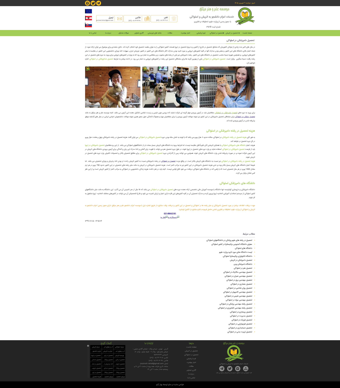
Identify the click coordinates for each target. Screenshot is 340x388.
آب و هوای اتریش (107, 347)
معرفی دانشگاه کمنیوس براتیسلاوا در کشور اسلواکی (231, 244)
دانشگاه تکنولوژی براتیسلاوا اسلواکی (237, 256)
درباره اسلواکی (119, 347)
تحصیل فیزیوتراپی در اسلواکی (240, 324)
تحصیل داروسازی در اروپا (119, 364)
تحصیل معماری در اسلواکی (241, 284)
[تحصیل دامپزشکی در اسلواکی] (227, 107)
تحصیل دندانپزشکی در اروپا (95, 359)
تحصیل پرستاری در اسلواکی (241, 312)
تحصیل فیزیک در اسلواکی (241, 320)
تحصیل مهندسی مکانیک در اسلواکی (237, 272)
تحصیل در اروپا (96, 355)
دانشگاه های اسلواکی (243, 248)
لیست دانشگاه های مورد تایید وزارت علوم (235, 252)
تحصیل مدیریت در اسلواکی (241, 316)
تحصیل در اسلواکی (216, 33)
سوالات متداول (123, 33)
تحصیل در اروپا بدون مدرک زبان (95, 372)
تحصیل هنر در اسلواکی (243, 268)
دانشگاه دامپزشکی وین (243, 264)
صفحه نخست (247, 33)
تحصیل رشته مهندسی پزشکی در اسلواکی (236, 304)
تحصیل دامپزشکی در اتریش (241, 260)
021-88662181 (170, 213)
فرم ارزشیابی (201, 33)
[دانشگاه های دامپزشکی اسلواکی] (112, 107)
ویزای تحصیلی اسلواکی (107, 376)
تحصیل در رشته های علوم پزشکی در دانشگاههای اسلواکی (229, 240)
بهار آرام (159, 384)
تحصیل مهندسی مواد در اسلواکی (239, 300)
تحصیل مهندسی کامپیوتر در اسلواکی (237, 292)
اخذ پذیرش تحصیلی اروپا (107, 364)
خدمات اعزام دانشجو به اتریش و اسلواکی (212, 17)
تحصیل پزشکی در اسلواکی (245, 116)
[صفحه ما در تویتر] (93, 5)
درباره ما (108, 33)
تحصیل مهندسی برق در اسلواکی (239, 280)
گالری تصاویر (139, 33)
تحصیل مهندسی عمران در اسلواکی (238, 276)
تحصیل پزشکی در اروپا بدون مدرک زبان (119, 372)
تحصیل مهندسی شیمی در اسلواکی (238, 296)
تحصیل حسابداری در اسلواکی (240, 328)
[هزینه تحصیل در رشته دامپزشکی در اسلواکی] (170, 107)
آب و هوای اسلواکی (119, 351)
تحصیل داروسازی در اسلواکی (95, 368)
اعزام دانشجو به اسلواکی (95, 351)
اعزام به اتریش (107, 351)
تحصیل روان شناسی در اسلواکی (239, 288)
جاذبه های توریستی (155, 33)
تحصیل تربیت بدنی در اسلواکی (239, 332)
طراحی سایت (178, 384)
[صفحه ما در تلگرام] (98, 5)
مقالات (170, 33)
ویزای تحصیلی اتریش (119, 376)
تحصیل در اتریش (232, 33)
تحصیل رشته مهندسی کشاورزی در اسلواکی (235, 308)
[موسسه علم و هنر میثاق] (245, 24)
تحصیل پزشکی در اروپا (107, 359)
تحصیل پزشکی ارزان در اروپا (107, 372)
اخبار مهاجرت (185, 33)
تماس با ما (92, 33)
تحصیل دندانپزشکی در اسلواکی (107, 368)
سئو (169, 384)
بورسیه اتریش (119, 355)
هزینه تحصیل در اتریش (95, 376)
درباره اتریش (96, 347)
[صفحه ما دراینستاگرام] (87, 5)
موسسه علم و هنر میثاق (214, 9)
